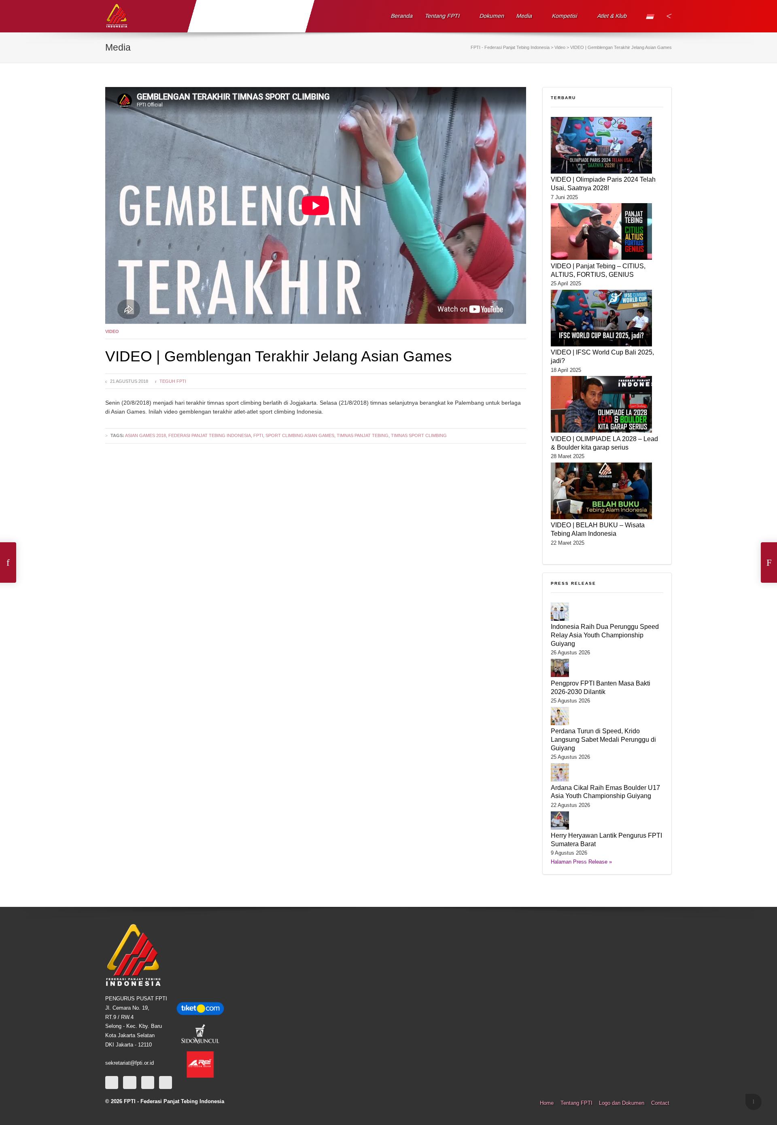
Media (524, 16)
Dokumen (492, 16)
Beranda (402, 16)
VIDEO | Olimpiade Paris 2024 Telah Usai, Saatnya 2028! (603, 183)
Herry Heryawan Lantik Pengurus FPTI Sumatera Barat (606, 839)
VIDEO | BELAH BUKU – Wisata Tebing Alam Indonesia (598, 529)
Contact (660, 1103)
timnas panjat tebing (362, 435)
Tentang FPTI (442, 16)
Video (112, 331)
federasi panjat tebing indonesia (209, 435)
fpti (258, 435)
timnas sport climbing (419, 435)
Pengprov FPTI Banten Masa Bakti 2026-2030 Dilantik (600, 687)
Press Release (573, 583)
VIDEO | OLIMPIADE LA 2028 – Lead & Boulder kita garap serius (604, 443)
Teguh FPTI (172, 381)
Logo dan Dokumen (621, 1103)
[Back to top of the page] (753, 1102)
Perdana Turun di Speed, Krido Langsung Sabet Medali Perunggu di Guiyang (603, 739)
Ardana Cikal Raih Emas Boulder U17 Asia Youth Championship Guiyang (605, 792)
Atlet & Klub (612, 16)
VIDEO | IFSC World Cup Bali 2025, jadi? (602, 356)
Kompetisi (564, 16)
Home (547, 1103)
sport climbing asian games (299, 435)
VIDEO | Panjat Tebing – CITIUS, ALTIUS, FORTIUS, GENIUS (598, 270)
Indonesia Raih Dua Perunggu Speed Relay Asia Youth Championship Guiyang (605, 635)
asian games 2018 (145, 435)
